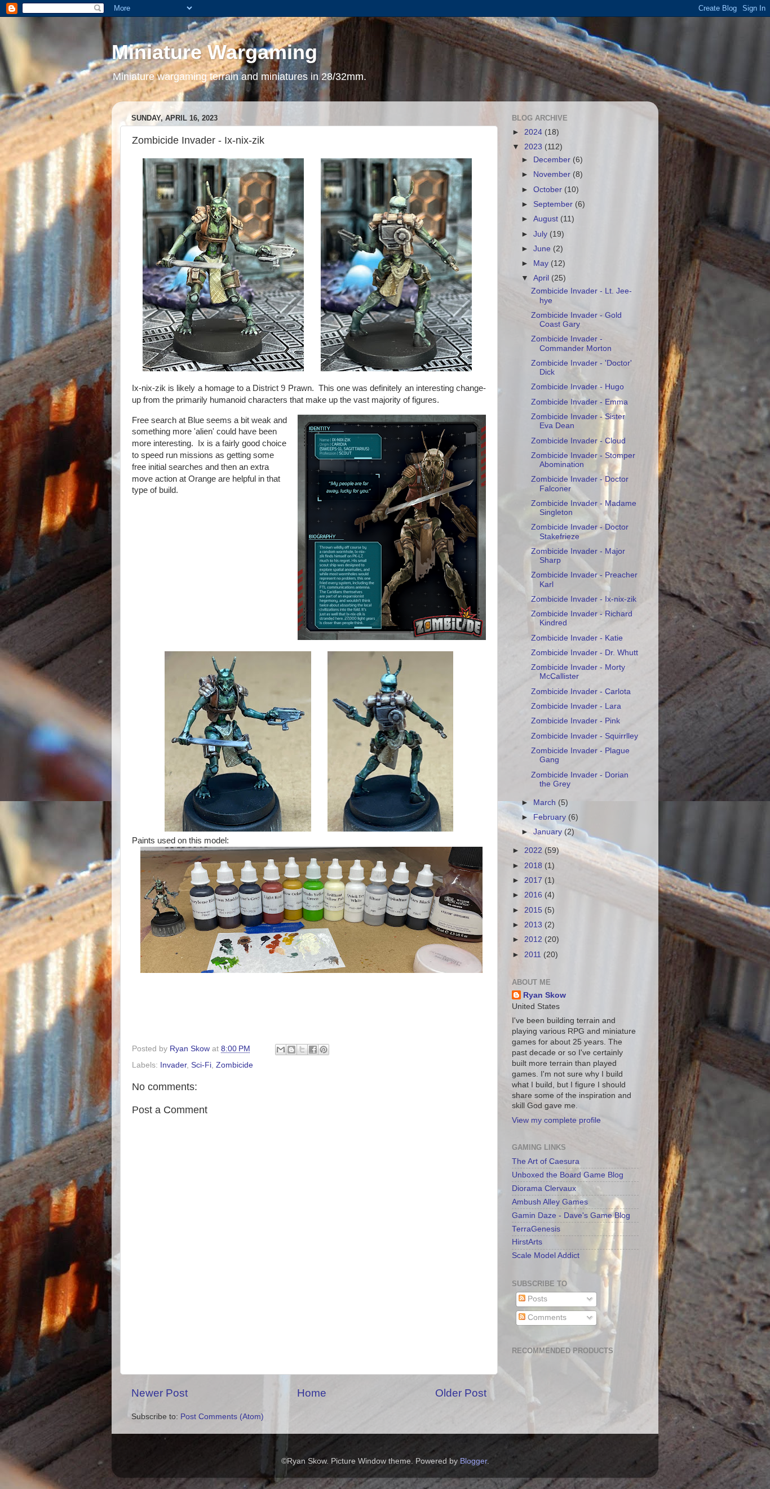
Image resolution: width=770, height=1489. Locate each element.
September (554, 204)
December (553, 159)
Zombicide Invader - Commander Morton (571, 343)
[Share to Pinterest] (323, 1049)
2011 (533, 954)
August (546, 219)
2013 (534, 925)
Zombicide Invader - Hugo (577, 387)
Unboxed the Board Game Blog (567, 1175)
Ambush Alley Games (550, 1202)
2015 (534, 910)
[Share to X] (302, 1049)
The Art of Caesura (545, 1161)
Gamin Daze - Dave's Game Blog (571, 1215)
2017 (534, 880)
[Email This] (280, 1049)
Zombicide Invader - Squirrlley (584, 736)
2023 (534, 147)
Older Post (460, 1393)
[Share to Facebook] (312, 1049)
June (543, 249)
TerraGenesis (536, 1229)
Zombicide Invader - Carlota (581, 691)
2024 (534, 132)
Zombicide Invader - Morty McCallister (578, 672)
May (542, 263)
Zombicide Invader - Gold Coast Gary (576, 319)
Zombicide (234, 1065)
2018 (534, 865)
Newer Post (159, 1393)
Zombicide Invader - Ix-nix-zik (583, 599)
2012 (534, 939)
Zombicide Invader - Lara (576, 706)
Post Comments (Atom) (222, 1416)
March (545, 802)
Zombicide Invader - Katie (577, 638)
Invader (173, 1065)
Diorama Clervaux (544, 1188)
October (548, 189)
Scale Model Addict (545, 1255)
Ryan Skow (544, 995)
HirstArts (527, 1242)
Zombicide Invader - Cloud (578, 441)
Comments (546, 1317)
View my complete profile (556, 1120)
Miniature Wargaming (214, 52)
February (550, 817)
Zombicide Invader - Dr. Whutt (584, 652)
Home (311, 1393)
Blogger (473, 1461)
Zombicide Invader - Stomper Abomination (583, 460)
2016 (534, 895)
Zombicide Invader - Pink (575, 721)
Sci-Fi (201, 1065)
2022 (534, 850)
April (542, 278)
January (548, 832)
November (553, 174)
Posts (536, 1299)
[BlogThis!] (291, 1049)
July (541, 234)
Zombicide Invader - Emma (579, 402)
